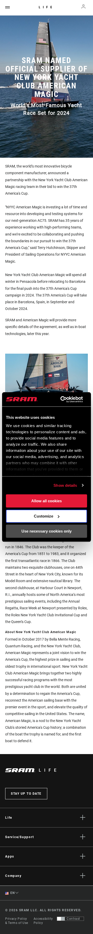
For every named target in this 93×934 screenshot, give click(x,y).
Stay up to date (26, 793)
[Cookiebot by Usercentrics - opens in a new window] (62, 399)
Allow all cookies (46, 501)
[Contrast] (61, 919)
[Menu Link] (7, 7)
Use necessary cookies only (46, 531)
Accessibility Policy (43, 921)
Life (47, 7)
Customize (43, 516)
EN (12, 893)
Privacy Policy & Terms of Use (16, 921)
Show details (65, 485)
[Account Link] (83, 8)
